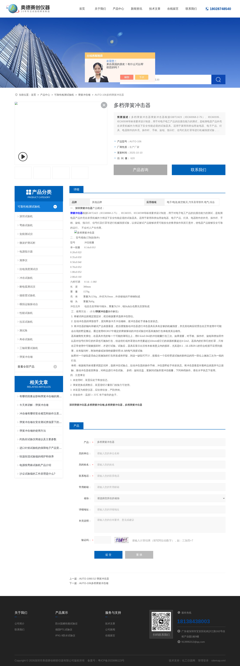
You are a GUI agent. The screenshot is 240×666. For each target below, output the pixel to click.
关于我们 (100, 8)
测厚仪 (23, 260)
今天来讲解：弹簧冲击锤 (34, 404)
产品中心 (118, 8)
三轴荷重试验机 (29, 348)
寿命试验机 (26, 339)
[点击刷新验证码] (122, 540)
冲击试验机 (26, 277)
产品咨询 (140, 170)
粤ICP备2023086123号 (111, 660)
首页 (82, 8)
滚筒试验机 (26, 216)
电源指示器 (26, 251)
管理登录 (203, 660)
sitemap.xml (218, 660)
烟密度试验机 (27, 295)
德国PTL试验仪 (63, 629)
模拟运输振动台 (29, 304)
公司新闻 (110, 629)
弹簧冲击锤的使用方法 (33, 430)
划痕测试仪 (26, 233)
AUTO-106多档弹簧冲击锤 (93, 583)
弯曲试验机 (26, 225)
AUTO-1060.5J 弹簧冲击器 (94, 578)
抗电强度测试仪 (29, 269)
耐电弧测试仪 (27, 286)
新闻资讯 (136, 8)
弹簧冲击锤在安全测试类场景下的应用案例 (41, 422)
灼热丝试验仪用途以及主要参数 (38, 439)
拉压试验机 (26, 321)
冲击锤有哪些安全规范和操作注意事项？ (41, 413)
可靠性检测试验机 (64, 94)
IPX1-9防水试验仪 (65, 635)
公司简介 (19, 623)
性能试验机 (26, 312)
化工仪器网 (188, 660)
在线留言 (173, 8)
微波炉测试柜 (27, 242)
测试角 (23, 330)
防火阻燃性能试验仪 (66, 623)
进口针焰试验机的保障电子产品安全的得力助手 (41, 447)
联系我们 (191, 8)
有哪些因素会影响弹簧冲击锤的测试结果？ (41, 396)
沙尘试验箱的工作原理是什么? (37, 473)
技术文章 (154, 8)
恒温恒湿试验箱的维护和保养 (37, 456)
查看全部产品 (26, 366)
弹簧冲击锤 (84, 94)
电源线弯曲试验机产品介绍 (35, 465)
